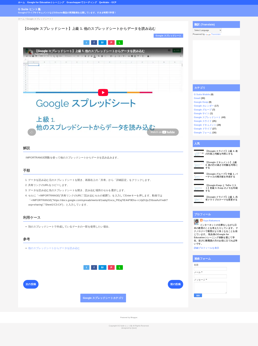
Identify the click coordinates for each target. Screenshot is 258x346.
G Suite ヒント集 (29, 9)
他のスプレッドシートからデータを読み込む (54, 248)
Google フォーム (203, 132)
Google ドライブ (203, 128)
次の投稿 (31, 284)
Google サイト (201, 113)
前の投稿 (175, 284)
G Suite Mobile (202, 94)
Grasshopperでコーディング (82, 2)
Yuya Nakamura (211, 220)
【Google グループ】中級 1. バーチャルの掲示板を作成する (221, 175)
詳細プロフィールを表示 (206, 248)
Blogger (134, 317)
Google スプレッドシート (168, 36)
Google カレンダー (204, 105)
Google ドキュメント (205, 125)
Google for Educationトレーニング (45, 2)
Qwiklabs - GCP (107, 2)
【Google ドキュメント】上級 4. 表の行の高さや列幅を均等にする (221, 165)
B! (102, 42)
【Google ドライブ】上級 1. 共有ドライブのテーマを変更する (221, 198)
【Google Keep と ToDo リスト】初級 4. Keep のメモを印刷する (221, 188)
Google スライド (203, 121)
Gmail (197, 98)
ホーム (21, 2)
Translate (216, 34)
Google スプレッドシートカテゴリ (103, 298)
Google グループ (203, 109)
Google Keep (201, 102)
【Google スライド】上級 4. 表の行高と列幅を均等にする (221, 152)
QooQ (134, 328)
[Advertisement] (216, 60)
